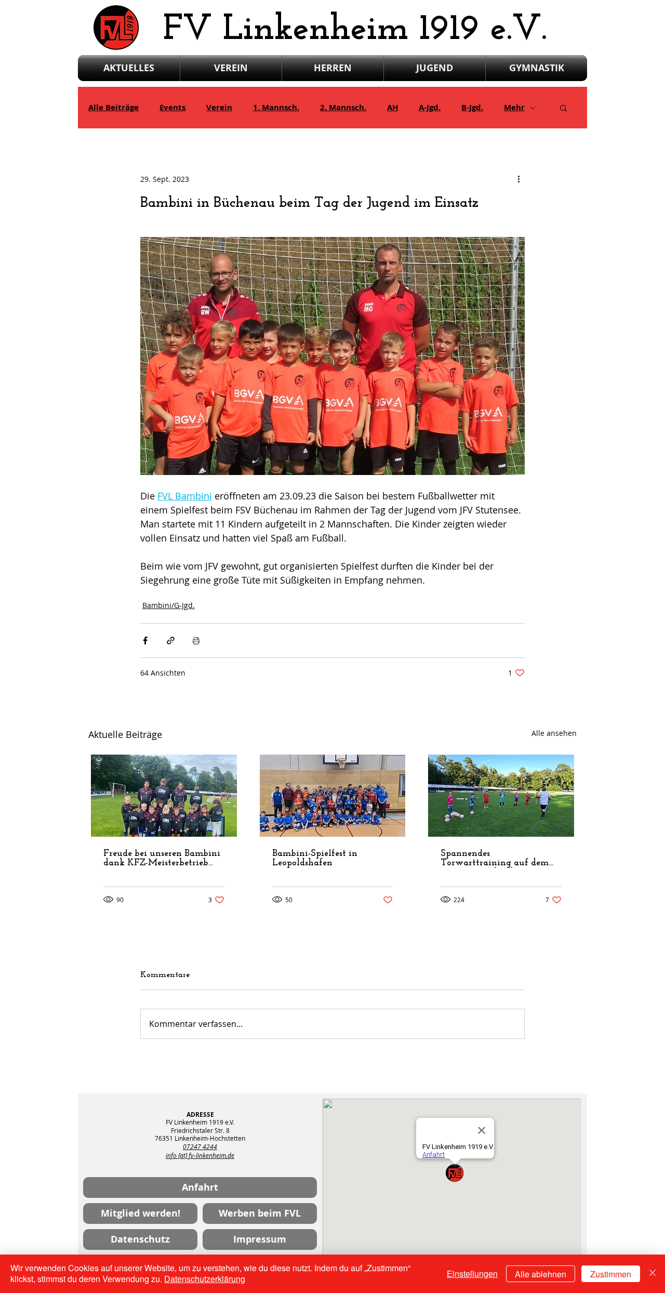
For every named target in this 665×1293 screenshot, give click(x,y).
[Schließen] (652, 1274)
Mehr (514, 107)
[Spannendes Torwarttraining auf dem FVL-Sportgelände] (501, 796)
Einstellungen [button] (472, 1273)
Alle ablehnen (540, 1274)
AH (392, 107)
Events (172, 107)
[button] (563, 107)
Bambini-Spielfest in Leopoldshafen (314, 858)
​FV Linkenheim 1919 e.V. (355, 29)
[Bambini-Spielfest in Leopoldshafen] (333, 796)
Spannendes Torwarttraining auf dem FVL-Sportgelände (495, 858)
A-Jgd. (430, 107)
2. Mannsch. (343, 107)
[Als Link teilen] (171, 640)
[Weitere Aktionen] (518, 179)
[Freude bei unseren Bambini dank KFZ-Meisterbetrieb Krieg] (164, 796)
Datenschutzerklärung (204, 1279)
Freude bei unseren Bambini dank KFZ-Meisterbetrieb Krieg (161, 858)
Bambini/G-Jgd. (168, 605)
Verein (219, 107)
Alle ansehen (554, 733)
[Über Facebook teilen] (145, 640)
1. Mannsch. (276, 107)
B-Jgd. (472, 107)
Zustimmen (610, 1274)
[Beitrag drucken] (196, 640)
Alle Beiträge (113, 107)
